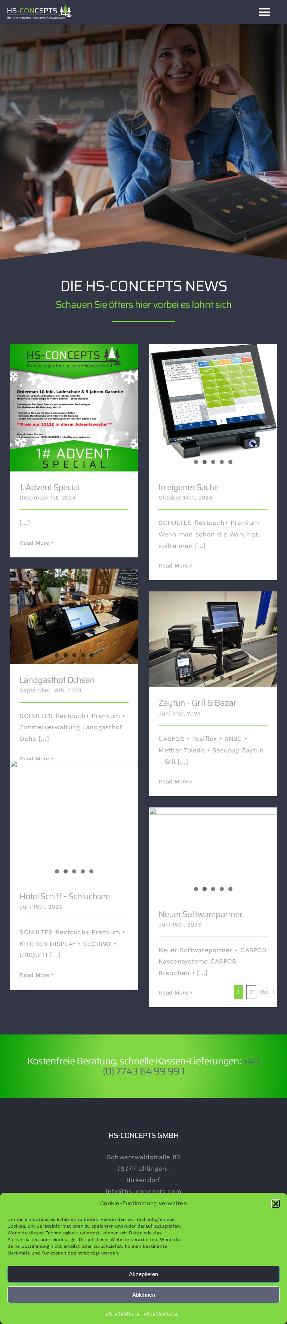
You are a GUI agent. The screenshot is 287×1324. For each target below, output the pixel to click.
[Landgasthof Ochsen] (74, 616)
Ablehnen (143, 1294)
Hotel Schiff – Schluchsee (64, 896)
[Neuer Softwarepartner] (213, 852)
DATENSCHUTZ (122, 1313)
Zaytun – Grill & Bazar (197, 702)
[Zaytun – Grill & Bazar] (213, 639)
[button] (276, 1203)
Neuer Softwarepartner (200, 914)
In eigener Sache (188, 487)
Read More (34, 542)
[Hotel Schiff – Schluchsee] (74, 808)
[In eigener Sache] (213, 402)
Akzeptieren (143, 1274)
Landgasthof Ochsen (57, 680)
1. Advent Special (74, 402)
